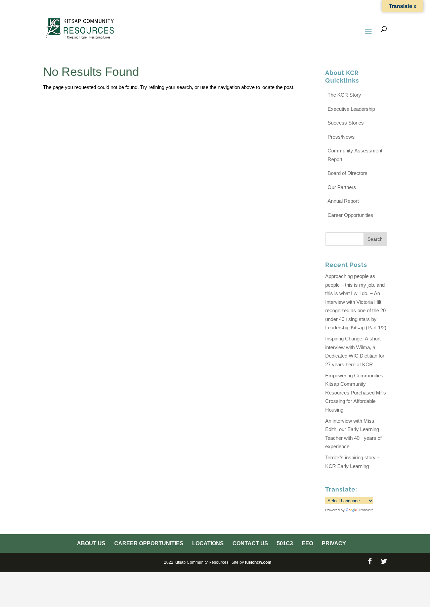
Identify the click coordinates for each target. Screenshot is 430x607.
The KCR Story (344, 94)
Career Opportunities (221, 6)
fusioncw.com (258, 562)
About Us (172, 6)
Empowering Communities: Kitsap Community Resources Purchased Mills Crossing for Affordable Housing (355, 392)
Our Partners (342, 187)
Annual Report (343, 200)
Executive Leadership (351, 108)
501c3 (337, 6)
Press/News (341, 136)
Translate (366, 510)
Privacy (376, 6)
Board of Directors (348, 173)
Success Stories (346, 122)
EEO (355, 6)
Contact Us (307, 6)
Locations (272, 6)
